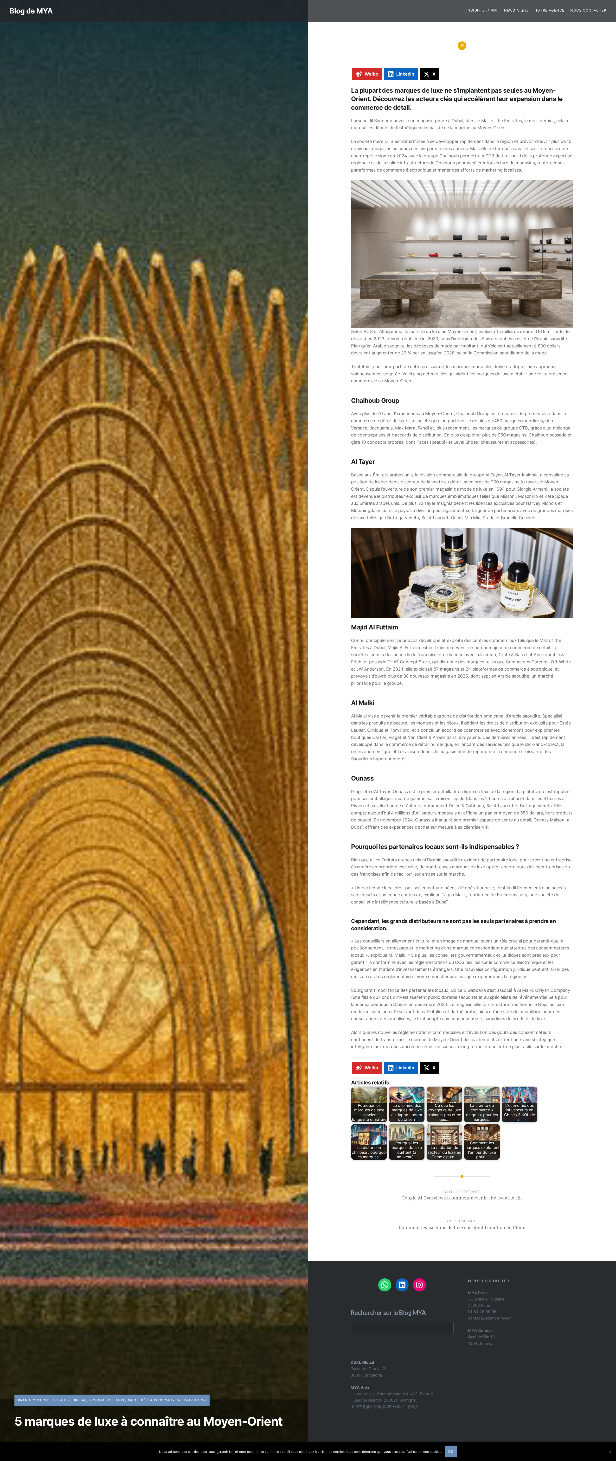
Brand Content (33, 1400)
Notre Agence (549, 10)
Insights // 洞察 (482, 10)
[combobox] (402, 1327)
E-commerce (101, 1400)
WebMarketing (191, 1400)
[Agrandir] (566, 186)
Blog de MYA (31, 10)
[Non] (610, 1451)
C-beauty (60, 1400)
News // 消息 (516, 10)
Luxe (120, 1400)
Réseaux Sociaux (158, 1400)
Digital (79, 1400)
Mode (133, 1400)
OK (451, 1451)
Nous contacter (588, 10)
